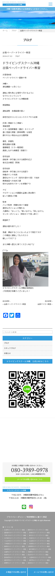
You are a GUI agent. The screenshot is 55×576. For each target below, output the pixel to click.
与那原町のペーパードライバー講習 (39, 546)
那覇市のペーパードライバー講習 (14, 563)
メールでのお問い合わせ (41, 572)
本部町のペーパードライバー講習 (39, 543)
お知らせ (7, 353)
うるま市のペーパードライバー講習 (15, 541)
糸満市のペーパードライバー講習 (14, 530)
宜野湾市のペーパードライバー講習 (15, 560)
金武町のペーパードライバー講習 (38, 563)
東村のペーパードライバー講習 (38, 535)
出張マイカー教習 (44, 304)
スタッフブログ (10, 348)
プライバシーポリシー (16, 517)
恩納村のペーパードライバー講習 (39, 532)
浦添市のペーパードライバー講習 (39, 560)
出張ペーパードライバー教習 (15, 304)
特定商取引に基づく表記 (37, 517)
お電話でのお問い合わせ (13, 572)
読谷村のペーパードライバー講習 (38, 554)
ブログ (17, 56)
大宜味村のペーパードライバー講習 (40, 557)
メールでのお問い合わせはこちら (29, 479)
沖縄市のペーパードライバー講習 (38, 552)
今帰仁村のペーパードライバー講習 (15, 535)
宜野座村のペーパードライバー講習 (15, 532)
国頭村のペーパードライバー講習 (38, 530)
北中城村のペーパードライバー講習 (15, 538)
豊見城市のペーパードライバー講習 (15, 557)
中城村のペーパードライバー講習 (39, 538)
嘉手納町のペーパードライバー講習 (40, 549)
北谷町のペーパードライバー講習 (39, 541)
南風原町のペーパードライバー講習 (15, 549)
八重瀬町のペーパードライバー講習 (15, 543)
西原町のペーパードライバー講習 (14, 546)
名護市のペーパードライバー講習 (14, 552)
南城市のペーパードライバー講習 (14, 554)
